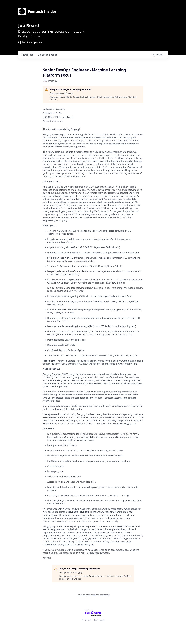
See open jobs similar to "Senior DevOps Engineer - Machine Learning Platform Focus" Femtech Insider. (93, 98)
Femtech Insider (42, 11)
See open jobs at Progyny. (61, 93)
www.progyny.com (126, 423)
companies (47, 54)
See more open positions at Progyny (93, 594)
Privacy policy (87, 620)
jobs (27, 54)
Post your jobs (29, 36)
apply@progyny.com (98, 552)
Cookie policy (99, 620)
